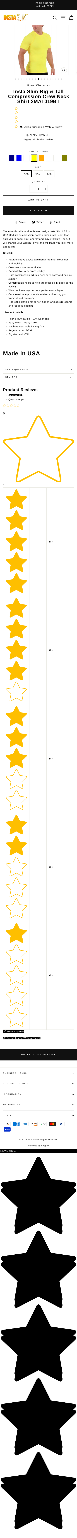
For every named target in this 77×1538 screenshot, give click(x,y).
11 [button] (45, 79)
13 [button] (50, 79)
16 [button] (59, 79)
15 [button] (56, 79)
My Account (11, 1105)
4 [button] (24, 79)
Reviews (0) (15, 395)
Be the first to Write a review (23, 1038)
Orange (41, 158)
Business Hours (15, 1073)
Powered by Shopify (38, 1145)
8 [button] (36, 79)
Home (30, 85)
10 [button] (42, 79)
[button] (17, 126)
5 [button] (27, 79)
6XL (49, 173)
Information (12, 1094)
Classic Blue (19, 158)
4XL (26, 173)
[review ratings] (16, 117)
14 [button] (53, 79)
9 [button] (39, 79)
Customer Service (17, 1084)
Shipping (27, 139)
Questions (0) (16, 399)
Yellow (34, 158)
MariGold (57, 158)
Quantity (38, 182)
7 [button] (33, 79)
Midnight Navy (11, 158)
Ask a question (33, 127)
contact (9, 1115)
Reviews (8, 1151)
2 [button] (19, 79)
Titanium (26, 158)
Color (38, 152)
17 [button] (62, 79)
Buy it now (38, 210)
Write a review (53, 127)
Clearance (42, 85)
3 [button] (21, 79)
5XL (37, 173)
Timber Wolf (49, 158)
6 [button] (30, 79)
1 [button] (16, 79)
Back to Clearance (41, 1055)
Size (38, 167)
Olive (64, 158)
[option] (38, 5)
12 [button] (48, 79)
